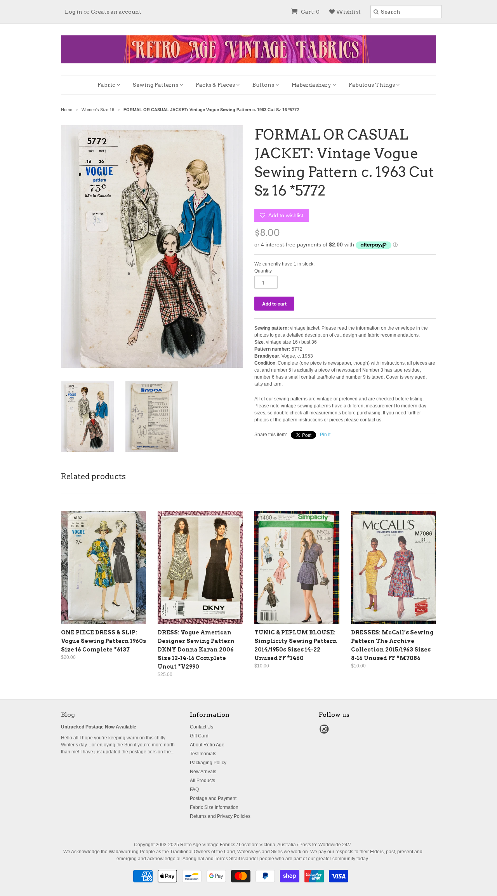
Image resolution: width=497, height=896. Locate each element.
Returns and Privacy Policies (220, 816)
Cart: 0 (310, 12)
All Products (202, 780)
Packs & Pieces (216, 85)
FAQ (194, 789)
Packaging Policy (208, 762)
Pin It (325, 434)
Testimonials (203, 753)
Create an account (116, 12)
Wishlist (348, 12)
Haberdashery (312, 85)
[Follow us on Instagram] (325, 732)
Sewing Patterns (156, 85)
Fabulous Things (372, 85)
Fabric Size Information (214, 807)
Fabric (106, 85)
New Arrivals (203, 771)
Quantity (263, 271)
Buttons (263, 85)
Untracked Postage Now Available (98, 727)
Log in (73, 12)
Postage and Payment (213, 798)
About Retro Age (207, 745)
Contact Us (201, 727)
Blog (68, 714)
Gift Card (199, 736)
